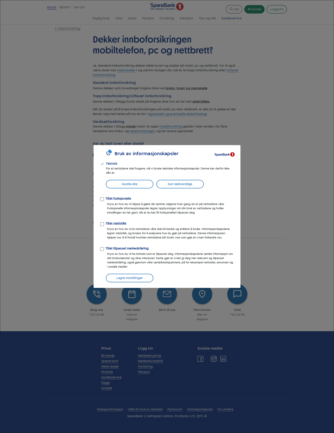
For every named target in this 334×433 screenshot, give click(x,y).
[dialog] (167, 216)
